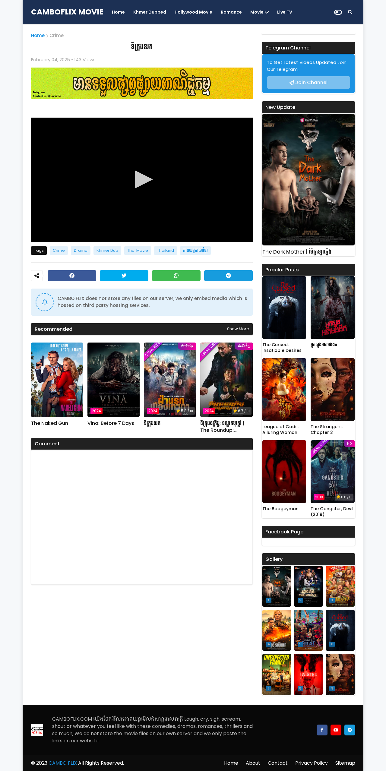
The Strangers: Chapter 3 (327, 430)
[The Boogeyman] (284, 471)
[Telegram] (228, 275)
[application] (142, 180)
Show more (238, 329)
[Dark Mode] (338, 12)
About (253, 763)
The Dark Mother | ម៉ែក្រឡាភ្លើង (296, 251)
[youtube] (336, 730)
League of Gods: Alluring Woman (280, 430)
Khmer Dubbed (149, 12)
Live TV (284, 12)
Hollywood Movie (193, 12)
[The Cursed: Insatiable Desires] (284, 307)
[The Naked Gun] (57, 380)
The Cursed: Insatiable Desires (282, 348)
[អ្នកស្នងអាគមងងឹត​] (333, 307)
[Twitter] (124, 275)
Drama (80, 250)
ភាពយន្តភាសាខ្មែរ (195, 250)
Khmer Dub (107, 250)
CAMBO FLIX (62, 763)
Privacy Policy (311, 763)
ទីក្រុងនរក (152, 423)
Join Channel (311, 82)
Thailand (165, 250)
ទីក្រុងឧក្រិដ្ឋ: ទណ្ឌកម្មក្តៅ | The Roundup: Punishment (222, 427)
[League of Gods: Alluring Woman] (284, 389)
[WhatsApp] (176, 275)
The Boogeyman (280, 509)
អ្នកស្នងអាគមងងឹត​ (324, 345)
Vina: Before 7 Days (110, 423)
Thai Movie (137, 250)
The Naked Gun (49, 423)
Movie (257, 12)
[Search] (350, 12)
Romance (231, 12)
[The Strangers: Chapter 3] (333, 389)
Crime (56, 35)
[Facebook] (72, 275)
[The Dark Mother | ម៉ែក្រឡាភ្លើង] (308, 179)
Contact (278, 763)
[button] (141, 179)
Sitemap (345, 763)
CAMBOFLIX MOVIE (67, 12)
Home (118, 12)
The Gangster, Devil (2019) (332, 512)
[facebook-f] (322, 730)
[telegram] (349, 730)
